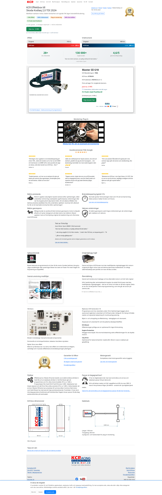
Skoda (104, 8)
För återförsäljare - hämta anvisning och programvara (45, 110)
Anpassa (40, 492)
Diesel (100, 8)
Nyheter (73, 2)
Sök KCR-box (131, 470)
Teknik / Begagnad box (34, 472)
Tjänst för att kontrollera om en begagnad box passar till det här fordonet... (106, 391)
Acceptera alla (50, 492)
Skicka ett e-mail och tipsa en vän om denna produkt (44, 450)
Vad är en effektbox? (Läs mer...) (92, 292)
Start (37, 2)
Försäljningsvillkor (69, 365)
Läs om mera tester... (61, 242)
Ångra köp (131, 472)
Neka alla (33, 492)
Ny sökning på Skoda (98, 13)
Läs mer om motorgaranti (108, 362)
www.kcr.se (94, 8)
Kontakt (91, 2)
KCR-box (42, 2)
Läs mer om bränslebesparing (98, 202)
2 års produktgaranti (70, 358)
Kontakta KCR (31, 468)
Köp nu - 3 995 (34, 29)
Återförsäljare (56, 2)
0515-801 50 (30, 479)
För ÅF (85, 2)
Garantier (79, 2)
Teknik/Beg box (65, 2)
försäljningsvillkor (81, 487)
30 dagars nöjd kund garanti (73, 362)
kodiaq (109, 8)
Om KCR (48, 2)
